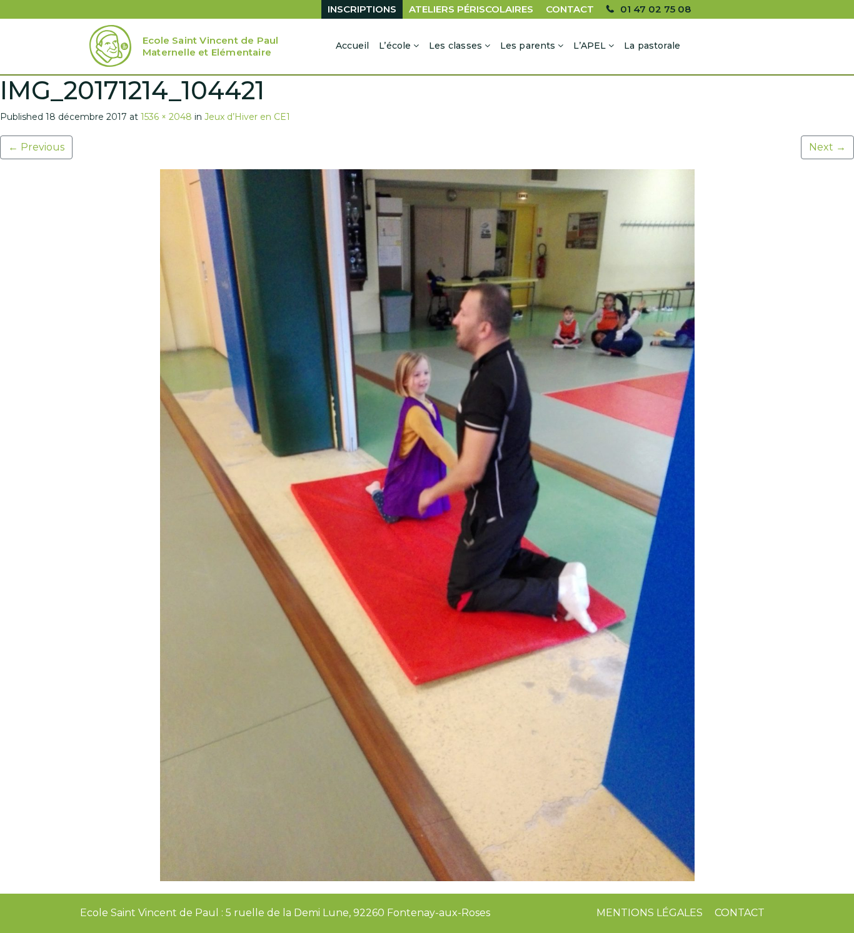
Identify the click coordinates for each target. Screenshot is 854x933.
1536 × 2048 (166, 116)
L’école (395, 45)
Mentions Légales (649, 913)
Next (827, 147)
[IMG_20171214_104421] (427, 525)
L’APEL (589, 45)
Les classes (455, 45)
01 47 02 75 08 (655, 9)
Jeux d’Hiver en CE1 (247, 116)
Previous (36, 147)
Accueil (352, 45)
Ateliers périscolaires (471, 9)
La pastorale (652, 45)
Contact (570, 9)
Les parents (528, 45)
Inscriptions (362, 9)
